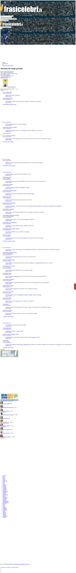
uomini (8, 237)
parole (20, 313)
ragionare (6, 304)
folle (8, 199)
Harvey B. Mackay (6, 429)
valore (21, 212)
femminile (26, 219)
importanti (11, 181)
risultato (22, 181)
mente (18, 138)
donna (8, 256)
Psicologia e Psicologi (11, 135)
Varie (4, 38)
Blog (4, 40)
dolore (30, 307)
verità (10, 177)
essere (11, 219)
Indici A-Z (5, 39)
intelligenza (13, 206)
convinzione (59, 344)
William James (5, 433)
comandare (7, 222)
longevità (6, 127)
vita (14, 162)
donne (10, 222)
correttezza (31, 262)
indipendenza (7, 285)
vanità (8, 344)
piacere (25, 307)
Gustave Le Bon (6, 74)
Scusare (7, 95)
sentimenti (12, 187)
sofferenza (10, 310)
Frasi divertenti (6, 35)
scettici (41, 162)
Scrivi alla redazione (16, 564)
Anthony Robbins (6, 403)
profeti (9, 265)
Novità (21, 564)
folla (8, 202)
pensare (8, 133)
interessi (39, 101)
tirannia (25, 237)
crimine (8, 324)
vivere (20, 237)
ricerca (32, 276)
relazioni (50, 206)
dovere (35, 288)
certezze (18, 307)
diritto (25, 324)
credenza (18, 331)
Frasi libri (5, 34)
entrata (28, 193)
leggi (42, 237)
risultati (11, 184)
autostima (6, 279)
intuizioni (9, 259)
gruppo (31, 212)
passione (11, 104)
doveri (8, 291)
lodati (17, 276)
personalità (12, 209)
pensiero (24, 124)
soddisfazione (26, 344)
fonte (22, 344)
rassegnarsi (30, 206)
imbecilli (14, 344)
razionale (17, 301)
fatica (8, 184)
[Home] (11, 25)
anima (35, 294)
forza (50, 138)
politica (9, 165)
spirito (16, 282)
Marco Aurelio (5, 411)
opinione (8, 337)
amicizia (8, 193)
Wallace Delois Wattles (7, 407)
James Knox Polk (6, 436)
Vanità (8, 341)
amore (32, 193)
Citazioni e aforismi (7, 30)
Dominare (7, 219)
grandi (7, 138)
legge (6, 241)
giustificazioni (7, 98)
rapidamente (22, 187)
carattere (8, 206)
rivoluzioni (12, 124)
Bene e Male (9, 92)
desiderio (21, 294)
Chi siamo (8, 564)
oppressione (7, 104)
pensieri (7, 130)
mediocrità (17, 215)
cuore (6, 141)
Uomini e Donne (10, 216)
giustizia (27, 231)
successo (18, 162)
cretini (6, 347)
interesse (26, 225)
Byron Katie (5, 418)
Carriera (8, 159)
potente (19, 344)
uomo (7, 212)
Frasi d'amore (5, 31)
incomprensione (12, 202)
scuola (14, 249)
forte (21, 174)
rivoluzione (14, 127)
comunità (6, 215)
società (12, 237)
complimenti (11, 279)
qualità (44, 344)
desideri (17, 270)
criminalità (7, 327)
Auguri (4, 37)
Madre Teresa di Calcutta (7, 414)
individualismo (11, 215)
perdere (20, 249)
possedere (11, 282)
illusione (16, 187)
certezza (12, 174)
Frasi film (5, 32)
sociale (49, 307)
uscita (20, 193)
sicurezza (6, 177)
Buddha (4, 422)
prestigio (57, 249)
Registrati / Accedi (3, 3)
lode (35, 276)
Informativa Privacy (26, 564)
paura (28, 313)
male (11, 98)
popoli (18, 101)
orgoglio (15, 288)
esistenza (47, 282)
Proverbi (5, 36)
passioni (26, 101)
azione (13, 130)
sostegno (26, 294)
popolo (14, 104)
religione (13, 265)
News (11, 564)
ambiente (8, 225)
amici (39, 206)
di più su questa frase (7, 93)
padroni (10, 270)
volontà (30, 270)
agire (6, 133)
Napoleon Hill (5, 425)
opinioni (16, 225)
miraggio (24, 130)
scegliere (35, 206)
